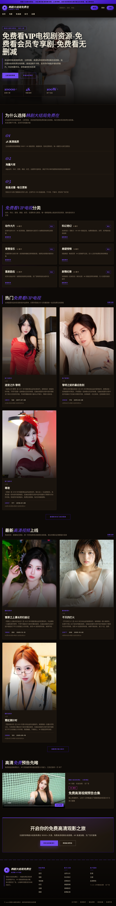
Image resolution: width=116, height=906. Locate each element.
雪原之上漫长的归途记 (17, 617)
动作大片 (67, 873)
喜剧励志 (67, 888)
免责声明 (109, 902)
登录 (103, 8)
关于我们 (74, 902)
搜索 (94, 8)
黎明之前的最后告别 (73, 385)
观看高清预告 (28, 75)
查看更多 (8, 237)
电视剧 (18, 14)
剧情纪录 (67, 892)
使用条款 (100, 902)
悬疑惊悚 (67, 884)
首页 (4, 14)
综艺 (26, 14)
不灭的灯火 (68, 617)
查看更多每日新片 (58, 749)
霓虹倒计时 (11, 720)
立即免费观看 (10, 75)
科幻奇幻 (67, 877)
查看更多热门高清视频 (58, 517)
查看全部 (111, 302)
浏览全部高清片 (49, 843)
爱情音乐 (67, 881)
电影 (11, 14)
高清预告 (93, 881)
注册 (110, 8)
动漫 (33, 14)
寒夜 (7, 488)
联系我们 (83, 902)
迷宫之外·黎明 (12, 385)
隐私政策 (92, 902)
